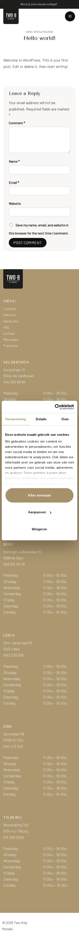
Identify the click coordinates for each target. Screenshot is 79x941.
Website (15, 203)
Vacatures (10, 321)
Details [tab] (41, 419)
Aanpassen (37, 512)
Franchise (10, 345)
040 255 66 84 (14, 381)
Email (14, 182)
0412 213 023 (13, 746)
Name (14, 161)
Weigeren (39, 529)
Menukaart (11, 339)
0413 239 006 (13, 655)
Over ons (9, 315)
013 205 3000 (13, 837)
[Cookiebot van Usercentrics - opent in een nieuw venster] (56, 407)
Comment (17, 123)
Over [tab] (65, 419)
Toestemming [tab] (15, 419)
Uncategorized (39, 31)
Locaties (9, 309)
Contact (9, 333)
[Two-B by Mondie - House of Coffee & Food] (15, 16)
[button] (70, 16)
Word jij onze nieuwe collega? (38, 4)
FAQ (6, 327)
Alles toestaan (39, 495)
